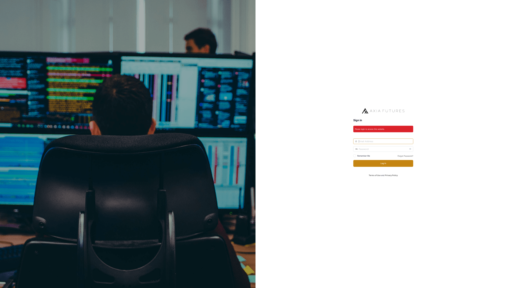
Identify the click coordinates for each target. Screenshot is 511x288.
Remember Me (363, 156)
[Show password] (410, 149)
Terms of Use (375, 175)
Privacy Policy (391, 175)
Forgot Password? (405, 156)
